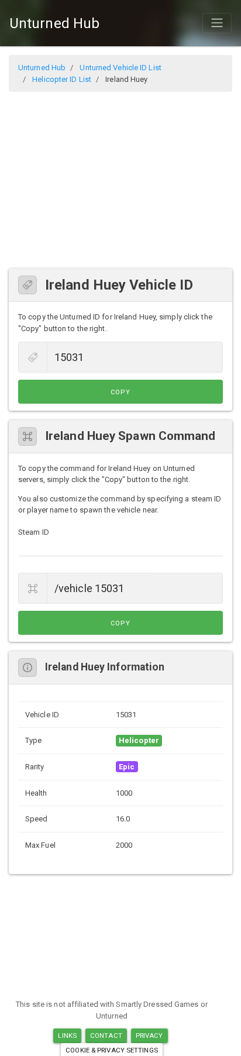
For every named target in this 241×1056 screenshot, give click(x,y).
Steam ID (33, 532)
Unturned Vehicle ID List (120, 67)
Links (67, 1035)
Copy (120, 392)
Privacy (149, 1035)
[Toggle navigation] (217, 23)
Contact (106, 1035)
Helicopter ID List (61, 79)
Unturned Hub (54, 23)
